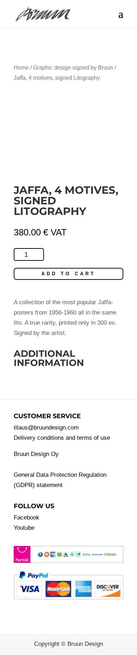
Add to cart (68, 273)
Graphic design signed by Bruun (73, 68)
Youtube (24, 527)
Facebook (26, 517)
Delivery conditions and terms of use (62, 437)
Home (21, 68)
